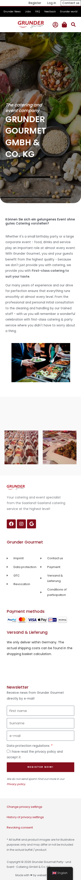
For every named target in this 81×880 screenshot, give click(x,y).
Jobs (28, 11)
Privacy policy (16, 784)
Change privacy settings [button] (24, 807)
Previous (8, 447)
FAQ (37, 11)
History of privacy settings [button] (25, 817)
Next (73, 447)
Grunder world (68, 11)
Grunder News (12, 11)
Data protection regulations (28, 746)
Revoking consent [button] (20, 827)
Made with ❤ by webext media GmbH (40, 875)
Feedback (50, 11)
